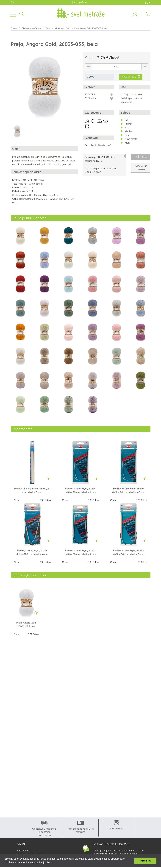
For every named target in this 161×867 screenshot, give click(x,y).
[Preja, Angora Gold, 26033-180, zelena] (68, 310)
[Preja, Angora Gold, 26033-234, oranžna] (20, 334)
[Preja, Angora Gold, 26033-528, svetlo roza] (20, 382)
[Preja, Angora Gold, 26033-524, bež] (140, 358)
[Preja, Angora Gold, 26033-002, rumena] (44, 237)
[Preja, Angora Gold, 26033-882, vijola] (92, 406)
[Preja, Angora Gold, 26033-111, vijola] (44, 286)
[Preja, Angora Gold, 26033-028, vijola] (140, 237)
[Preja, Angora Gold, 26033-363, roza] (116, 334)
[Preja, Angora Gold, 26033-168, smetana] (44, 310)
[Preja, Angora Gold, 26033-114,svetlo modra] (68, 286)
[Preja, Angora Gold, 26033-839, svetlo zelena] (20, 406)
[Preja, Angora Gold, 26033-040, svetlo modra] (44, 261)
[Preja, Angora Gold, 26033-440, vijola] (140, 334)
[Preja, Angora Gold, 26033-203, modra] (92, 310)
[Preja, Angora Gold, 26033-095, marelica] (116, 261)
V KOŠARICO (129, 76)
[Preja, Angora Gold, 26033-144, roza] (92, 286)
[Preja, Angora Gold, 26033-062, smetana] (68, 261)
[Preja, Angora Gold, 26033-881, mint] (68, 406)
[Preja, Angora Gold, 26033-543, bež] (68, 382)
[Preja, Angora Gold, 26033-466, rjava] (68, 358)
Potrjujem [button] (145, 860)
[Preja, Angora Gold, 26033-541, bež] (44, 382)
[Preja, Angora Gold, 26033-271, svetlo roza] (68, 334)
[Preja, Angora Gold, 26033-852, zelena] (44, 406)
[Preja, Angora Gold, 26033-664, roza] (116, 382)
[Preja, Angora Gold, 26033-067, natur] (92, 261)
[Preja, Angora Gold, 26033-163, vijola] (140, 286)
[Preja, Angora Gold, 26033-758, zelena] (140, 382)
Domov (14, 28)
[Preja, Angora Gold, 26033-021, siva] (92, 237)
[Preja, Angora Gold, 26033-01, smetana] (20, 237)
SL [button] (147, 2)
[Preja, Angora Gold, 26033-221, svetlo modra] (140, 310)
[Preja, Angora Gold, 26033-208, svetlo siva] (116, 310)
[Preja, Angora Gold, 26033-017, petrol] (68, 237)
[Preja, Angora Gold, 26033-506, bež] (92, 358)
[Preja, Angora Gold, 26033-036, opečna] (20, 261)
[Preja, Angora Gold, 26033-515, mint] (116, 358)
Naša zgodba (23, 850)
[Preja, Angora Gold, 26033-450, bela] (20, 358)
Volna (47, 28)
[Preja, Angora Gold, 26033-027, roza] (116, 237)
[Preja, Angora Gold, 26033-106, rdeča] (20, 286)
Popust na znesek (140, 167)
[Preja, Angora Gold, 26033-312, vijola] (92, 334)
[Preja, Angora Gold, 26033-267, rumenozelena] (44, 334)
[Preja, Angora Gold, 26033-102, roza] (140, 261)
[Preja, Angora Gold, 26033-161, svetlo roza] (116, 286)
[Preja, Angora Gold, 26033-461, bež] (44, 358)
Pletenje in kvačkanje (31, 28)
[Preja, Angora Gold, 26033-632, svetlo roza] (92, 382)
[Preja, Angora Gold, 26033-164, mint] (20, 310)
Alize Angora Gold (62, 28)
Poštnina (141, 156)
